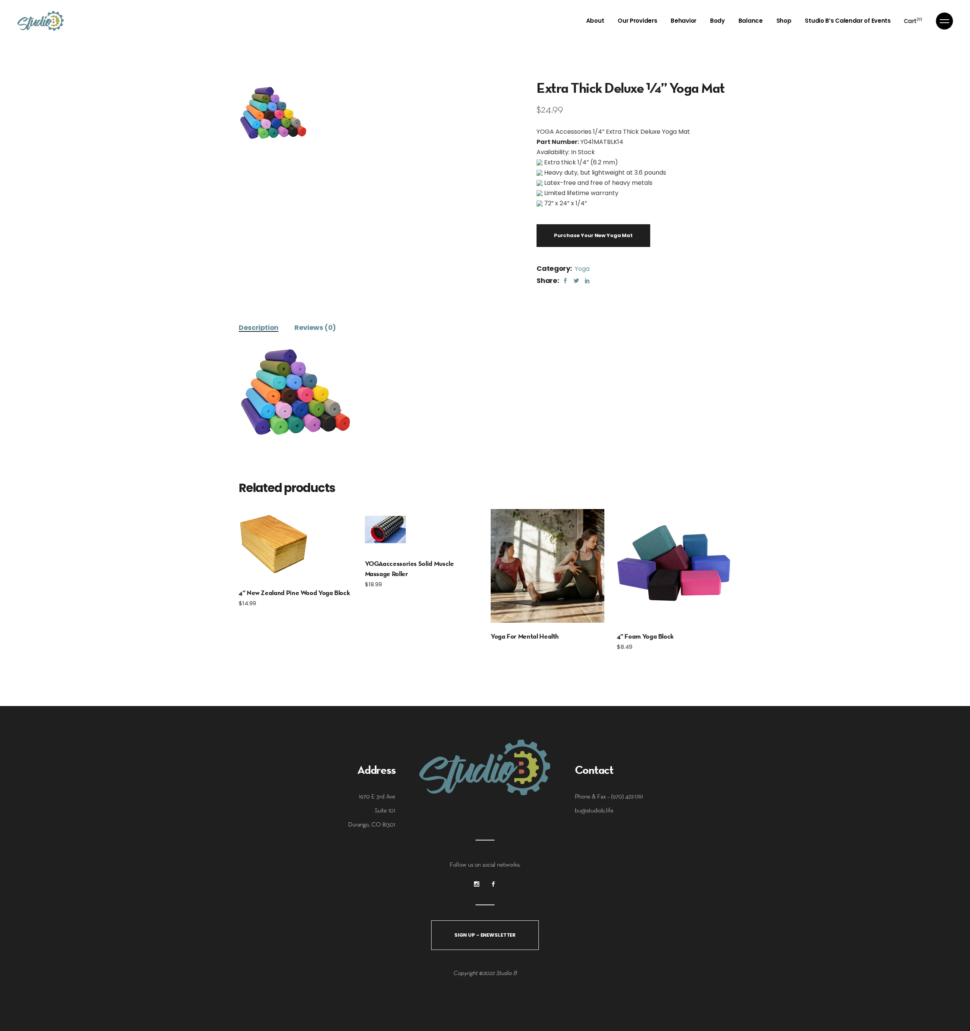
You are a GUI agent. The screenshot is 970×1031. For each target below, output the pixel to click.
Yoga (582, 268)
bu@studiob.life (594, 810)
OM (547, 565)
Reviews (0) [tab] (315, 327)
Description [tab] (258, 327)
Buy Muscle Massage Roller (384, 529)
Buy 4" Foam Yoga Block (673, 565)
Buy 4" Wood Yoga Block (273, 544)
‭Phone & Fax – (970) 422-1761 (609, 796)
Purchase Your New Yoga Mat (593, 235)
